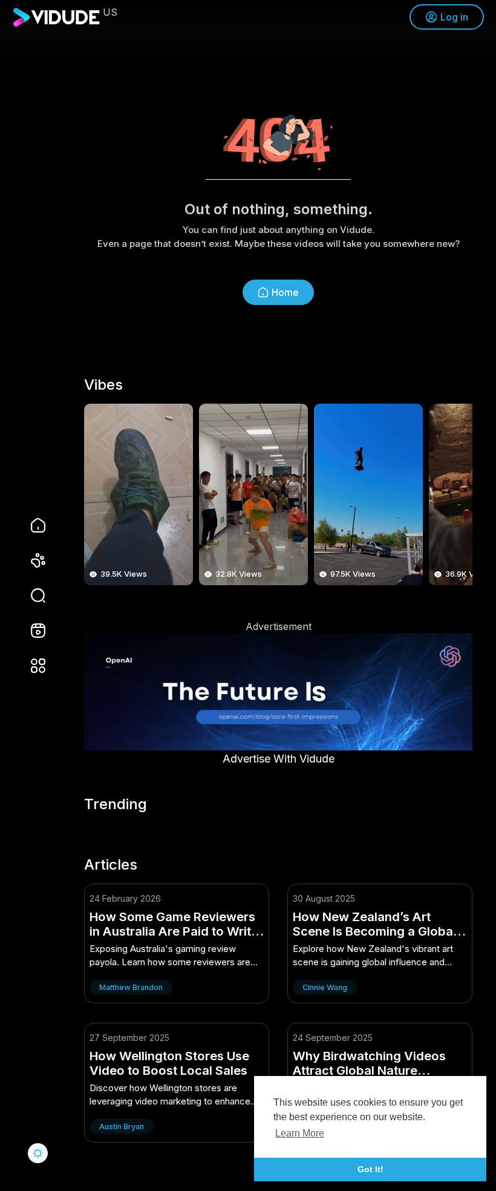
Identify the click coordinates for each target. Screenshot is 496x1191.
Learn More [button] (299, 1133)
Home (285, 292)
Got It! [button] (370, 1169)
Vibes (103, 384)
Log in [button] (454, 17)
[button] (30, 595)
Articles (110, 864)
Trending (115, 804)
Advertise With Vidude (278, 758)
